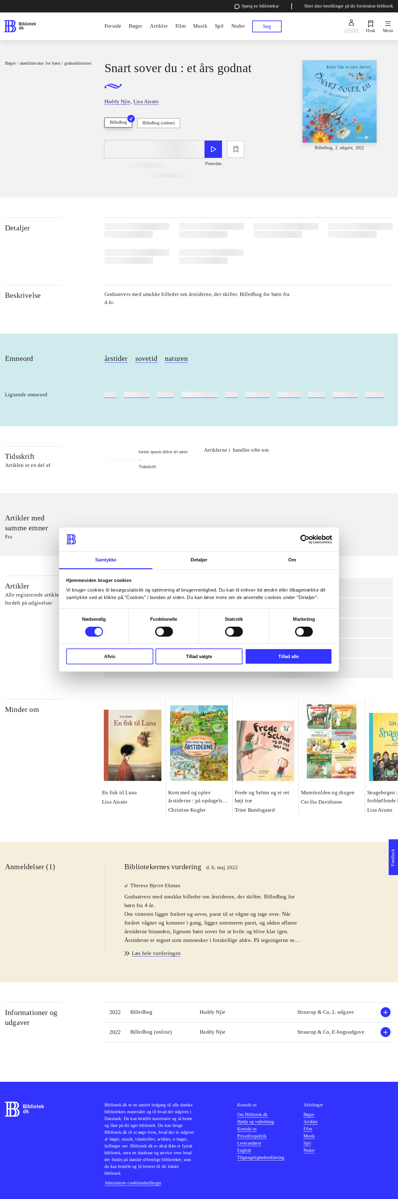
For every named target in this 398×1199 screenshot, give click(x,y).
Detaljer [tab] (199, 559)
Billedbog (118, 122)
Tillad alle (288, 656)
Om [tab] (292, 559)
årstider (116, 358)
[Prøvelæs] (213, 149)
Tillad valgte (199, 656)
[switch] (164, 632)
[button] (248, 1012)
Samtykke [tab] (106, 559)
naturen (176, 358)
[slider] (339, 106)
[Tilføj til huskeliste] (235, 149)
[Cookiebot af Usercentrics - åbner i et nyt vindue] (305, 539)
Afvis (109, 656)
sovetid (146, 358)
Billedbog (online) (158, 123)
